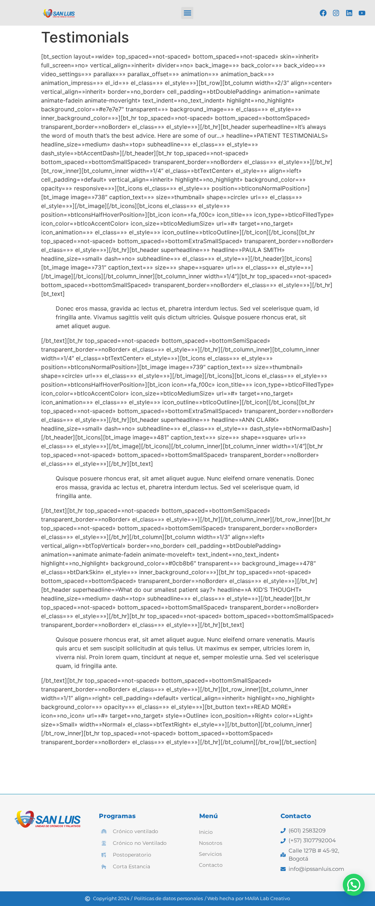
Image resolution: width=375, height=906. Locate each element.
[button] (187, 13)
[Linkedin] (349, 12)
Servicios (210, 854)
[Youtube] (362, 12)
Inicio (206, 832)
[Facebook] (323, 12)
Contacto (211, 865)
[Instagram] (336, 12)
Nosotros (210, 843)
